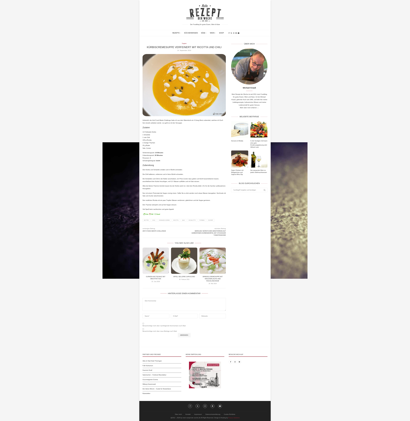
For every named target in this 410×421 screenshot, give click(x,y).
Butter (146, 220)
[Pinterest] (236, 33)
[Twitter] (231, 33)
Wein (212, 33)
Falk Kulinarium (148, 365)
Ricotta (175, 220)
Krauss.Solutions (234, 418)
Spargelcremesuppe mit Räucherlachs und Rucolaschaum (213, 279)
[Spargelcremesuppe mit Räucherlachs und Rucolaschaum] (212, 261)
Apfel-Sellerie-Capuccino (184, 276)
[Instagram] (233, 33)
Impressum (198, 414)
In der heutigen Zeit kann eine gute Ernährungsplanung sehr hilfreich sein (258, 144)
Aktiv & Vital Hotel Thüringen (152, 361)
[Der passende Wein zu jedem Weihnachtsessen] (258, 159)
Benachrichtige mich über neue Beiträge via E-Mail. (160, 331)
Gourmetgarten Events (150, 379)
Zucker (210, 220)
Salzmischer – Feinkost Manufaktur (154, 375)
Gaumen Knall (147, 370)
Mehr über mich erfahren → (249, 108)
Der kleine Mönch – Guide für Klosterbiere (157, 389)
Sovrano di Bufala (237, 141)
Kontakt (188, 414)
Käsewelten (146, 393)
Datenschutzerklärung (212, 414)
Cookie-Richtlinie (229, 414)
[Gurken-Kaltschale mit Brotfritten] (156, 261)
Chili (153, 220)
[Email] (238, 33)
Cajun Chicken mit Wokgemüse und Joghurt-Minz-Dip (237, 172)
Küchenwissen (191, 33)
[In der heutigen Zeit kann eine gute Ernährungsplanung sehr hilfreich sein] (258, 129)
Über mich (178, 414)
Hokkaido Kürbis (164, 220)
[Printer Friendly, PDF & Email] (152, 214)
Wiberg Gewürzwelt (149, 384)
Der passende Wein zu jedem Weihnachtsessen (258, 171)
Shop (221, 33)
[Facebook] (190, 406)
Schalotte (192, 220)
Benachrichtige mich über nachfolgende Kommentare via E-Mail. (164, 326)
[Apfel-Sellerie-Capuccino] (184, 261)
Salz (183, 220)
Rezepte (176, 33)
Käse (203, 33)
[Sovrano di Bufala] (239, 129)
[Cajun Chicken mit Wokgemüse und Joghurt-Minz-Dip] (239, 159)
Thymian (201, 220)
